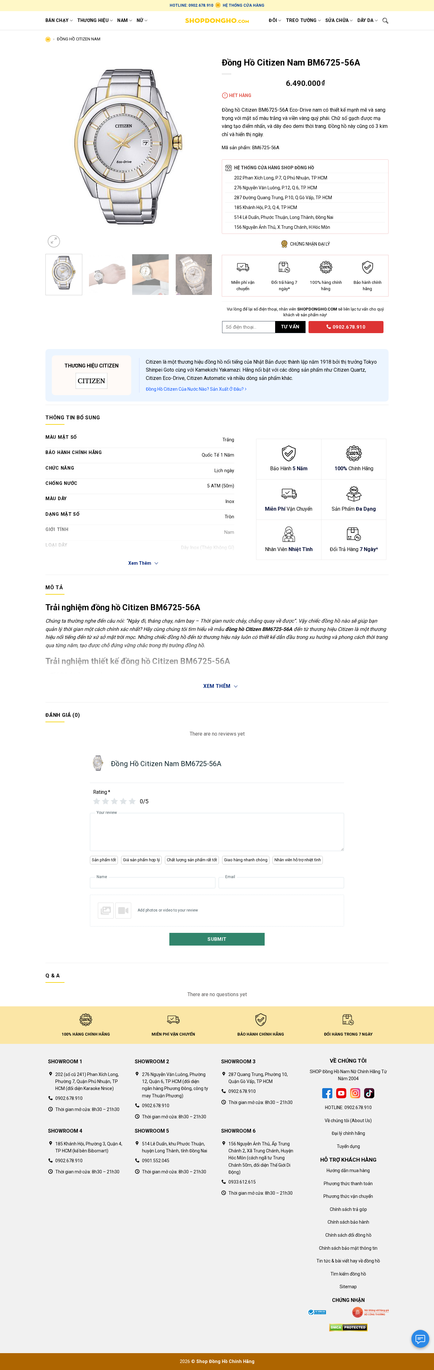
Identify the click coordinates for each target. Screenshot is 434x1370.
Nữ (140, 20)
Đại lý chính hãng (348, 1133)
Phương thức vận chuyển (348, 1196)
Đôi (273, 20)
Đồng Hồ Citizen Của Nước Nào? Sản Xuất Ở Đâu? (195, 389)
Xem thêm (217, 686)
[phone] (306, 327)
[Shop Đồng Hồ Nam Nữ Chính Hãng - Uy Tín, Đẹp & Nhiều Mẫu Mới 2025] (217, 20)
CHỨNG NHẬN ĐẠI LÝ (310, 244)
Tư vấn (290, 327)
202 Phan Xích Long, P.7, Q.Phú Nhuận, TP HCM (280, 177)
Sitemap (348, 1286)
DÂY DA (365, 20)
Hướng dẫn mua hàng (348, 1170)
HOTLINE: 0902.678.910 (191, 5)
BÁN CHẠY (56, 20)
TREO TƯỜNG (301, 20)
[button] (54, 241)
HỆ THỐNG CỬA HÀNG (243, 5)
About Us (361, 1120)
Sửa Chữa (337, 20)
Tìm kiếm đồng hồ (348, 1273)
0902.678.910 (348, 327)
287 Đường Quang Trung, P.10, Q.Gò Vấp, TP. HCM (283, 197)
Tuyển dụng (348, 1146)
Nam (122, 20)
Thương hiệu (93, 20)
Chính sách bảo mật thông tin (348, 1248)
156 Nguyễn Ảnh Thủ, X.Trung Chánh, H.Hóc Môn (282, 227)
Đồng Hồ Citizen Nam (78, 39)
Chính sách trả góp (348, 1209)
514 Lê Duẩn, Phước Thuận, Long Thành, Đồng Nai (283, 217)
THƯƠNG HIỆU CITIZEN (91, 366)
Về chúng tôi (337, 1120)
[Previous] (57, 151)
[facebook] (327, 1092)
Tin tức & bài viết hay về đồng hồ (348, 1260)
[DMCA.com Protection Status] (348, 1327)
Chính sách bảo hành (348, 1222)
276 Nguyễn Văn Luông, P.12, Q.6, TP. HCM (275, 187)
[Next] (201, 151)
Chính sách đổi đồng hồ (348, 1235)
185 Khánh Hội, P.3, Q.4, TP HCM (265, 207)
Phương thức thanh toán (348, 1183)
